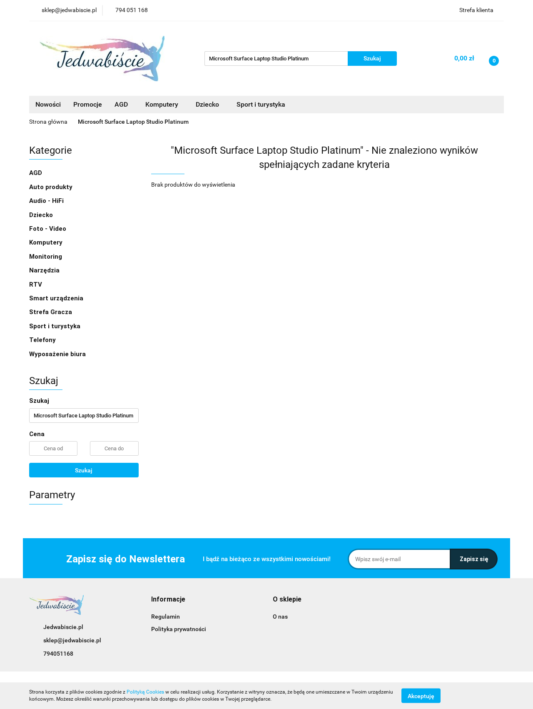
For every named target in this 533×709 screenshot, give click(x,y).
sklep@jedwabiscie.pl (72, 640)
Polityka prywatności (178, 629)
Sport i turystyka (55, 326)
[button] (168, 600)
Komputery (46, 242)
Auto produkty (51, 187)
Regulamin (165, 616)
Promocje (87, 104)
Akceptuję (421, 695)
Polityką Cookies (145, 692)
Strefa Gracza (51, 312)
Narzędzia (45, 270)
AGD (122, 104)
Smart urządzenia (57, 298)
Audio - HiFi (47, 201)
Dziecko (208, 104)
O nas (280, 616)
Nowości (48, 104)
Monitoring (46, 256)
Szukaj (83, 470)
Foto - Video (48, 228)
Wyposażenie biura (58, 354)
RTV (36, 284)
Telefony (43, 340)
